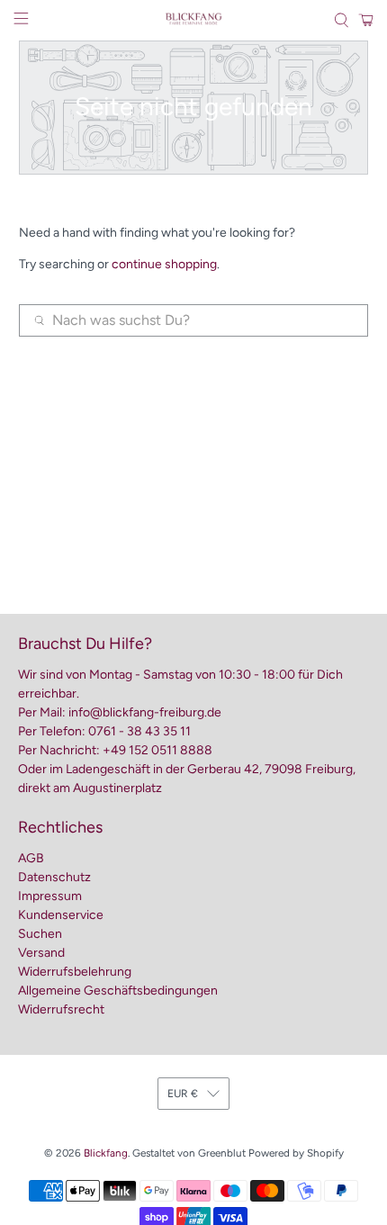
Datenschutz (54, 877)
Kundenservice (61, 915)
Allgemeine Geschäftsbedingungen (118, 990)
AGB (31, 858)
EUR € (182, 1093)
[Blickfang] (194, 20)
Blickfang (106, 1153)
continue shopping (164, 264)
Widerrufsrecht (61, 1009)
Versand (41, 952)
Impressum (50, 896)
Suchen (40, 933)
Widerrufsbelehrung (74, 971)
